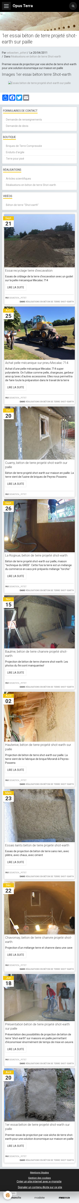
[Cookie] (7, 1195)
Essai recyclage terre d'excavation (29, 270)
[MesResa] (64, 1198)
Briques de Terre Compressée (24, 145)
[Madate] (39, 1198)
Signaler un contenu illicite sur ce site (40, 1187)
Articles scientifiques (18, 178)
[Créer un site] (15, 1198)
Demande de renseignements (24, 119)
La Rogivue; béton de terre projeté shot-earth (36, 555)
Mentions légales (39, 1172)
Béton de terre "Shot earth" (22, 204)
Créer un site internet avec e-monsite (39, 1181)
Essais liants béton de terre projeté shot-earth (37, 845)
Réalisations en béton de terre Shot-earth (36, 56)
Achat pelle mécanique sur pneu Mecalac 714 (36, 363)
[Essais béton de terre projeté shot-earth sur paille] (39, 82)
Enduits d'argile (15, 152)
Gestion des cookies (39, 1177)
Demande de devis (17, 125)
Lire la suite (15, 287)
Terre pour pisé (15, 158)
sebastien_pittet (17, 52)
